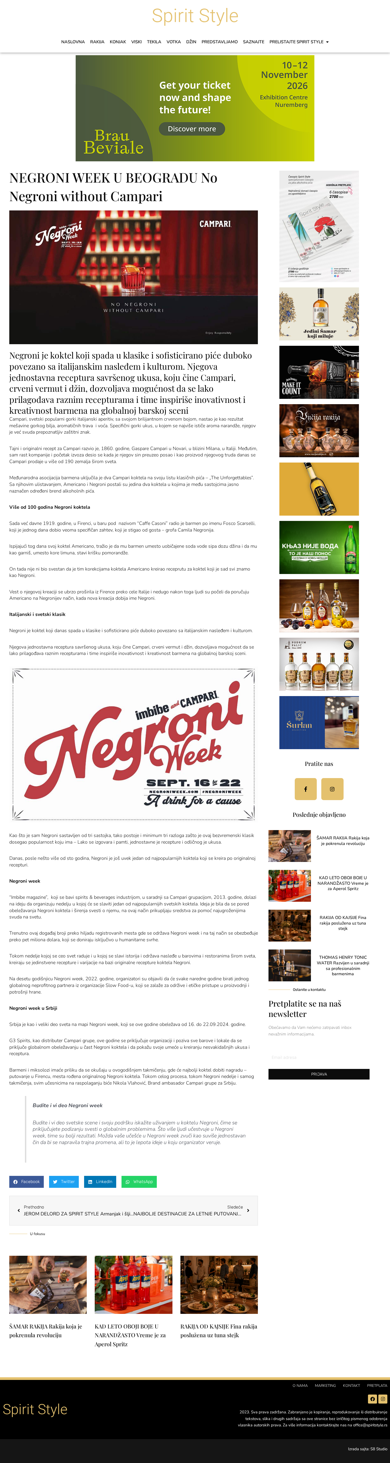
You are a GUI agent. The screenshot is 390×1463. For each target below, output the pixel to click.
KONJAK (118, 42)
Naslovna (73, 42)
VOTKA (174, 42)
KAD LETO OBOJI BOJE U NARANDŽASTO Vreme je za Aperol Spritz (130, 1335)
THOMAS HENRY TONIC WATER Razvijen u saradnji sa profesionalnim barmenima (343, 966)
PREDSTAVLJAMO (220, 42)
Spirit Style (195, 16)
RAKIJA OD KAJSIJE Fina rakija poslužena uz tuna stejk (343, 923)
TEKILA (154, 42)
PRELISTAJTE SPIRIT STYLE (296, 42)
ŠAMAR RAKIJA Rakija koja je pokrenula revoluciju (343, 841)
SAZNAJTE (253, 42)
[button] (26, 1182)
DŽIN (191, 42)
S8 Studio (378, 1449)
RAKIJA (97, 42)
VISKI (136, 42)
